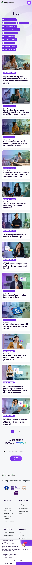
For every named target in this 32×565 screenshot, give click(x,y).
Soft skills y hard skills (9, 43)
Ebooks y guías (22, 538)
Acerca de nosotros (9, 532)
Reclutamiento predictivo (10, 19)
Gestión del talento (23, 23)
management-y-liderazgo (10, 26)
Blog (20, 532)
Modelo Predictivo (23, 508)
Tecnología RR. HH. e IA (9, 36)
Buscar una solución (9, 521)
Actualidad (21, 535)
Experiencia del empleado (10, 46)
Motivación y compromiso (10, 39)
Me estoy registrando (16, 458)
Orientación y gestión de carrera (11, 29)
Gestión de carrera (8, 513)
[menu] (29, 3)
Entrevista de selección (9, 49)
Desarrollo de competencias (10, 33)
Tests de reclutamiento (9, 23)
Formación (6, 524)
